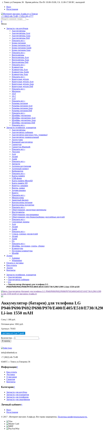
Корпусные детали (20, 79)
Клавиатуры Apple (20, 72)
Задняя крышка (19, 190)
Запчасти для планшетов (17, 394)
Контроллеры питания (22, 202)
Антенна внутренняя (21, 166)
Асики (9, 255)
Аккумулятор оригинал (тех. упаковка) (29, 135)
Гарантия (10, 379)
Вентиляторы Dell (20, 62)
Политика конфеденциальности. (72, 417)
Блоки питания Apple (21, 48)
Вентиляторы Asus (20, 60)
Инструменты (18, 212)
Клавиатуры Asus (20, 74)
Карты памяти (18, 176)
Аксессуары (17, 139)
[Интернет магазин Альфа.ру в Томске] (19, 14)
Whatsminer (17, 260)
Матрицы (16, 91)
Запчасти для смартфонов (18, 399)
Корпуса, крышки (20, 185)
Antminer (16, 258)
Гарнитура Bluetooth (21, 147)
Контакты (10, 270)
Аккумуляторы (18, 31)
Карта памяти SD (20, 183)
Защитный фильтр (20, 200)
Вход (8, 7)
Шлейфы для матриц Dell (23, 123)
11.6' (14, 98)
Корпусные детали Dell (22, 86)
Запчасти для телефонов (17, 397)
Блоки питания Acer (21, 45)
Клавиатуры (17, 67)
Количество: (6, 338)
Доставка (10, 374)
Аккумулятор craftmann (22, 132)
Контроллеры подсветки (23, 205)
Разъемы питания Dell (22, 110)
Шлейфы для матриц (21, 115)
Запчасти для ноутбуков (17, 28)
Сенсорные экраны (20, 222)
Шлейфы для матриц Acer (24, 118)
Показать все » (18, 40)
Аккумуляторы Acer (21, 33)
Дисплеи (16, 152)
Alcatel (15, 156)
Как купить (11, 265)
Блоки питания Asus (21, 50)
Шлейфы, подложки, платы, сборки (28, 246)
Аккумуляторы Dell (21, 38)
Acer (14, 154)
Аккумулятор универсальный (25, 137)
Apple (14, 159)
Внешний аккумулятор (22, 142)
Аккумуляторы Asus (21, 36)
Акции (9, 268)
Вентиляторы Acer (20, 57)
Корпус (15, 193)
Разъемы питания (20, 103)
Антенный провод (20, 168)
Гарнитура (16, 144)
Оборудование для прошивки (25, 214)
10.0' (14, 94)
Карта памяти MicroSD (22, 181)
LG (9, 282)
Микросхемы (18, 197)
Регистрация (12, 9)
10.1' (14, 96)
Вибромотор (17, 171)
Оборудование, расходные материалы (29, 210)
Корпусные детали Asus (23, 84)
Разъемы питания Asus (22, 108)
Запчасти (16, 164)
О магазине (11, 377)
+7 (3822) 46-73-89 (9, 16)
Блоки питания (19, 43)
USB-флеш (17, 178)
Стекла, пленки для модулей (25, 234)
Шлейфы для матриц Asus (24, 120)
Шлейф (15, 253)
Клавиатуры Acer (20, 69)
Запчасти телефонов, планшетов (21, 127)
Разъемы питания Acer (22, 106)
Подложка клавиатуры (22, 251)
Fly (13, 241)
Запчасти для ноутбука (16, 392)
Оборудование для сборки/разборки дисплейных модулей (38, 217)
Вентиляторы (18, 55)
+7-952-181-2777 (25, 16)
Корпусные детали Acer (23, 81)
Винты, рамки (18, 188)
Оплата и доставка (14, 263)
